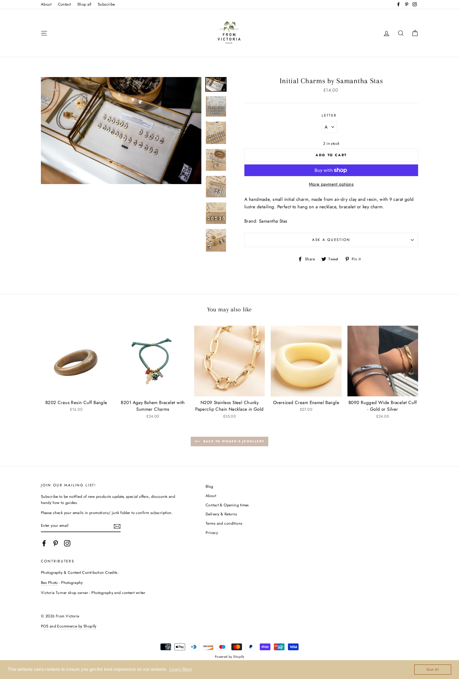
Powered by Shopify (229, 656)
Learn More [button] (180, 669)
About (46, 4)
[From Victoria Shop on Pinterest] (55, 543)
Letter (329, 115)
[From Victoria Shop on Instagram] (67, 543)
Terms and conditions (224, 523)
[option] (121, 130)
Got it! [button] (433, 669)
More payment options (331, 184)
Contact (64, 4)
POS (44, 626)
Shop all (84, 4)
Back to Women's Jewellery (233, 441)
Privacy (212, 532)
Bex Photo (49, 582)
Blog (209, 486)
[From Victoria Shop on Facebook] (44, 543)
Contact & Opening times (227, 505)
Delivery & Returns (221, 514)
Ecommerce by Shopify (76, 626)
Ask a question (331, 239)
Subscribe (106, 4)
